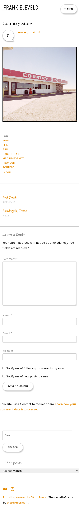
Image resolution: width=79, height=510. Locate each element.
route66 (8, 167)
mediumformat (13, 158)
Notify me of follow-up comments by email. (36, 368)
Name (7, 315)
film (5, 145)
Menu (70, 9)
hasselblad (10, 154)
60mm (6, 140)
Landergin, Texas (14, 213)
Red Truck (9, 200)
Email (7, 333)
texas (6, 171)
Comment (10, 259)
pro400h (8, 162)
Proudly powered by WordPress (24, 497)
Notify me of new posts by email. (28, 376)
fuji (5, 149)
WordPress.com (17, 502)
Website (7, 350)
